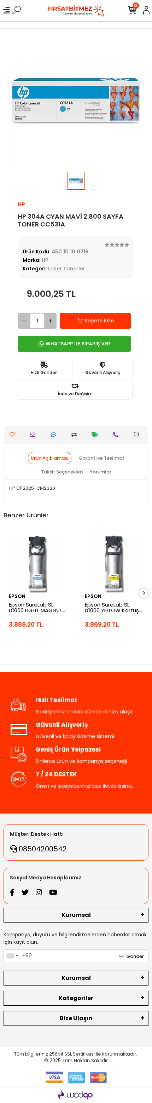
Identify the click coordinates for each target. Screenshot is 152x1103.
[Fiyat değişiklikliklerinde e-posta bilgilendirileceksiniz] (97, 434)
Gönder (135, 956)
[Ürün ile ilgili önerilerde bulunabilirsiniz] (138, 434)
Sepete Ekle (99, 320)
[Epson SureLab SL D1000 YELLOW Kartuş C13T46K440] (114, 563)
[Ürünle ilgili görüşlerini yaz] (55, 434)
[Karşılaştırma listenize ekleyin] (76, 434)
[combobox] (12, 956)
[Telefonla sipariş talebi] (117, 434)
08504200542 (42, 849)
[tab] (49, 458)
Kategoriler (76, 998)
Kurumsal (76, 915)
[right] (144, 593)
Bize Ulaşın (76, 1018)
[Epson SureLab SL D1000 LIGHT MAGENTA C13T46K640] (38, 563)
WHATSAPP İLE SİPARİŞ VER (78, 343)
